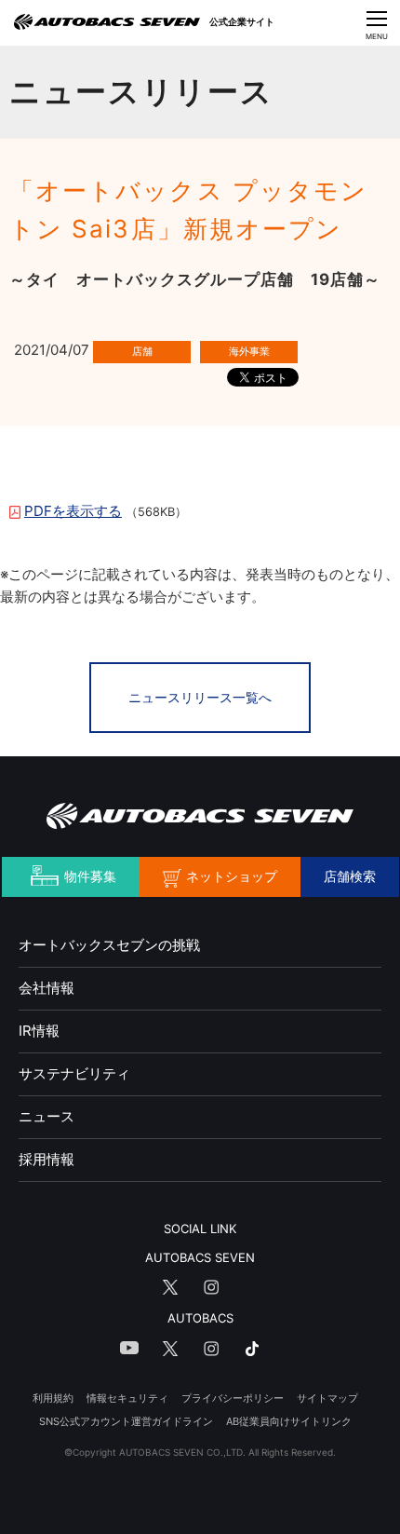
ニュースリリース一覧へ (200, 697)
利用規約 (53, 1398)
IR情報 (39, 1030)
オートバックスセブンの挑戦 (109, 945)
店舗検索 (350, 876)
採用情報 (46, 1159)
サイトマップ (327, 1398)
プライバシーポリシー (232, 1398)
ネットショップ (231, 876)
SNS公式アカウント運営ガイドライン (126, 1421)
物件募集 (90, 876)
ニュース (46, 1116)
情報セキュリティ (127, 1398)
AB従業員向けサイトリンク (289, 1421)
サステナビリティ (74, 1073)
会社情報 (46, 988)
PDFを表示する (73, 511)
